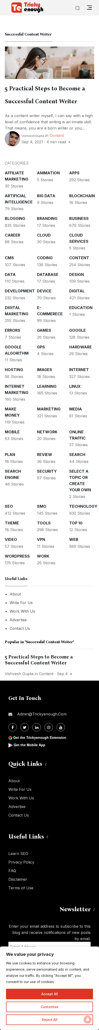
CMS (9, 257)
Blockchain (82, 195)
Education (81, 307)
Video (11, 539)
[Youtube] (60, 727)
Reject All (49, 1020)
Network (47, 432)
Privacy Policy (21, 862)
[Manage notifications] (88, 1019)
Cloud (44, 235)
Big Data (46, 195)
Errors (12, 330)
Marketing (49, 409)
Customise (49, 1007)
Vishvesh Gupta (19, 673)
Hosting (14, 369)
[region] (49, 988)
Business (79, 218)
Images (44, 369)
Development (20, 291)
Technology (83, 506)
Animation (48, 173)
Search (77, 454)
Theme (12, 523)
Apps (74, 173)
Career (12, 235)
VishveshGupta (32, 136)
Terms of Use (20, 887)
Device (44, 291)
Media (75, 409)
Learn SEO (18, 853)
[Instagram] (48, 727)
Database (47, 274)
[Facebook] (12, 727)
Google (77, 330)
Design (76, 274)
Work (43, 556)
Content (57, 135)
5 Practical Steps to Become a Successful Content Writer (39, 660)
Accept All (49, 994)
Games (44, 330)
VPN (41, 539)
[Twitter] (24, 727)
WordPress (17, 556)
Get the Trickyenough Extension (39, 737)
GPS (41, 347)
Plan (10, 454)
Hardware (80, 347)
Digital (77, 291)
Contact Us (20, 628)
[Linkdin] (36, 727)
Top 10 (75, 523)
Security (47, 471)
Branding (47, 218)
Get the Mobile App (29, 744)
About (15, 594)
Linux (75, 386)
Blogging (15, 218)
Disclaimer (17, 879)
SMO (41, 506)
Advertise (18, 619)
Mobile (12, 432)
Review (44, 454)
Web (73, 539)
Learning (46, 386)
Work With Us (22, 611)
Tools (44, 523)
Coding (45, 257)
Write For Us (21, 602)
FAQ (12, 870)
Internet (79, 369)
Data (10, 274)
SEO (9, 506)
